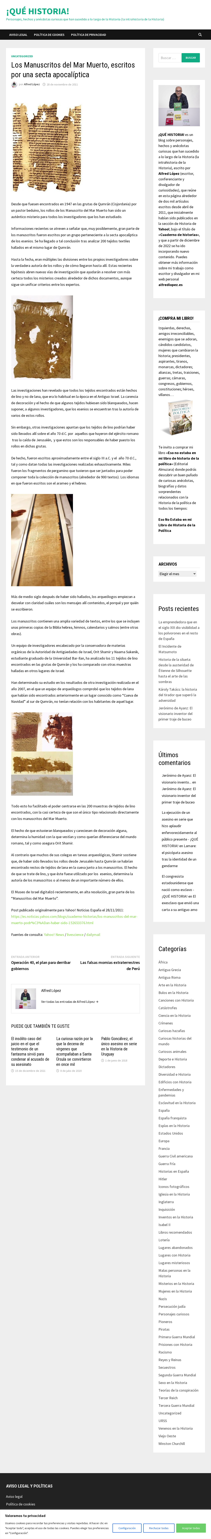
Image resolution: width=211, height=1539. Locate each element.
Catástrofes (167, 1007)
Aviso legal (18, 35)
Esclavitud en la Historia (177, 1102)
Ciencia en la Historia (174, 1015)
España (164, 1110)
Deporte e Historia (172, 1059)
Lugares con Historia (174, 1255)
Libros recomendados (175, 1232)
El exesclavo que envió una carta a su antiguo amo (180, 903)
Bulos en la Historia (173, 992)
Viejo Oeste (167, 1436)
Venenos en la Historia (175, 1428)
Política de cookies (49, 35)
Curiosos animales (172, 1051)
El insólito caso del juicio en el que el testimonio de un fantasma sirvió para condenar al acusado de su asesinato (30, 1051)
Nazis (162, 1298)
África (163, 962)
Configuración (127, 1528)
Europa (163, 1140)
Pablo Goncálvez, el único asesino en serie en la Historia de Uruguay (119, 1046)
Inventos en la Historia (175, 1217)
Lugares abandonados (175, 1247)
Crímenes (165, 1023)
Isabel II (164, 1224)
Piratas (164, 1329)
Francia (164, 1148)
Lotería (164, 1240)
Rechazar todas (159, 1528)
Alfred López (32, 84)
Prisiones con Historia (175, 1344)
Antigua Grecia (169, 969)
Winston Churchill (171, 1443)
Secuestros (167, 1367)
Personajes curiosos (173, 1314)
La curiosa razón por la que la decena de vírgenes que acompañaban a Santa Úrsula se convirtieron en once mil (74, 1051)
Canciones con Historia (176, 1000)
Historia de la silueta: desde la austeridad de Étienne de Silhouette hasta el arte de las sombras (176, 670)
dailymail (93, 934)
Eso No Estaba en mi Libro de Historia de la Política (176, 525)
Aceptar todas (191, 1528)
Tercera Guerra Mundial (176, 1405)
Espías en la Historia (174, 1125)
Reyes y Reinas (169, 1359)
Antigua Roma (169, 977)
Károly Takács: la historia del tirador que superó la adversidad (177, 695)
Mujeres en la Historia (175, 1291)
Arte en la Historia (172, 985)
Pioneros (165, 1321)
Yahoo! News (54, 934)
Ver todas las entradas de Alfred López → (69, 1002)
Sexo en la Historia (172, 1382)
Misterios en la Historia (176, 1283)
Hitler (162, 1179)
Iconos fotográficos (173, 1186)
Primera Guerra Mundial (176, 1337)
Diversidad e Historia (174, 1074)
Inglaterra (166, 1201)
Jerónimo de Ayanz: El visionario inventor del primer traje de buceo (175, 714)
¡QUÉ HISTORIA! (37, 11)
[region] (105, 1524)
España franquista (172, 1118)
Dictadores (166, 1066)
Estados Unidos (170, 1133)
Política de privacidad (88, 35)
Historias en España (173, 1171)
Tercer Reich (168, 1397)
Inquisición (166, 1209)
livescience (75, 934)
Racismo (165, 1352)
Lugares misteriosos (174, 1262)
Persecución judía (171, 1306)
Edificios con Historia (174, 1082)
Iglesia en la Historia (174, 1194)
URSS (162, 1420)
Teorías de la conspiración (178, 1390)
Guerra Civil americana (175, 1156)
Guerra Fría (166, 1163)
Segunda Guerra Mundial (177, 1375)
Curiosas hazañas (171, 1030)
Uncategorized (22, 56)
